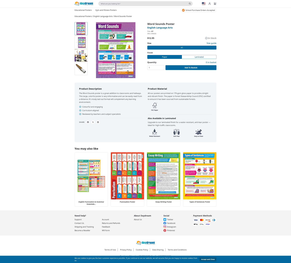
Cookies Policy (142, 250)
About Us (138, 219)
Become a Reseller (82, 230)
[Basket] (215, 3)
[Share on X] (93, 122)
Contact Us (79, 223)
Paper (164, 57)
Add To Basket (191, 67)
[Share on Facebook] (88, 122)
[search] (190, 4)
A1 (182, 47)
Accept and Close (208, 259)
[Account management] (211, 3)
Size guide (211, 43)
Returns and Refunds (111, 223)
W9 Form (106, 230)
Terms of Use (110, 250)
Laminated (199, 57)
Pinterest (171, 230)
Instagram (171, 227)
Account (105, 219)
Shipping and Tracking (84, 227)
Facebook (171, 223)
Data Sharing (158, 250)
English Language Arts (103, 16)
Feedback (106, 227)
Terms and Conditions (177, 250)
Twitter (170, 219)
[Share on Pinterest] (98, 122)
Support (78, 219)
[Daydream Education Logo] (145, 242)
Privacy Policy (126, 250)
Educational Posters (83, 16)
